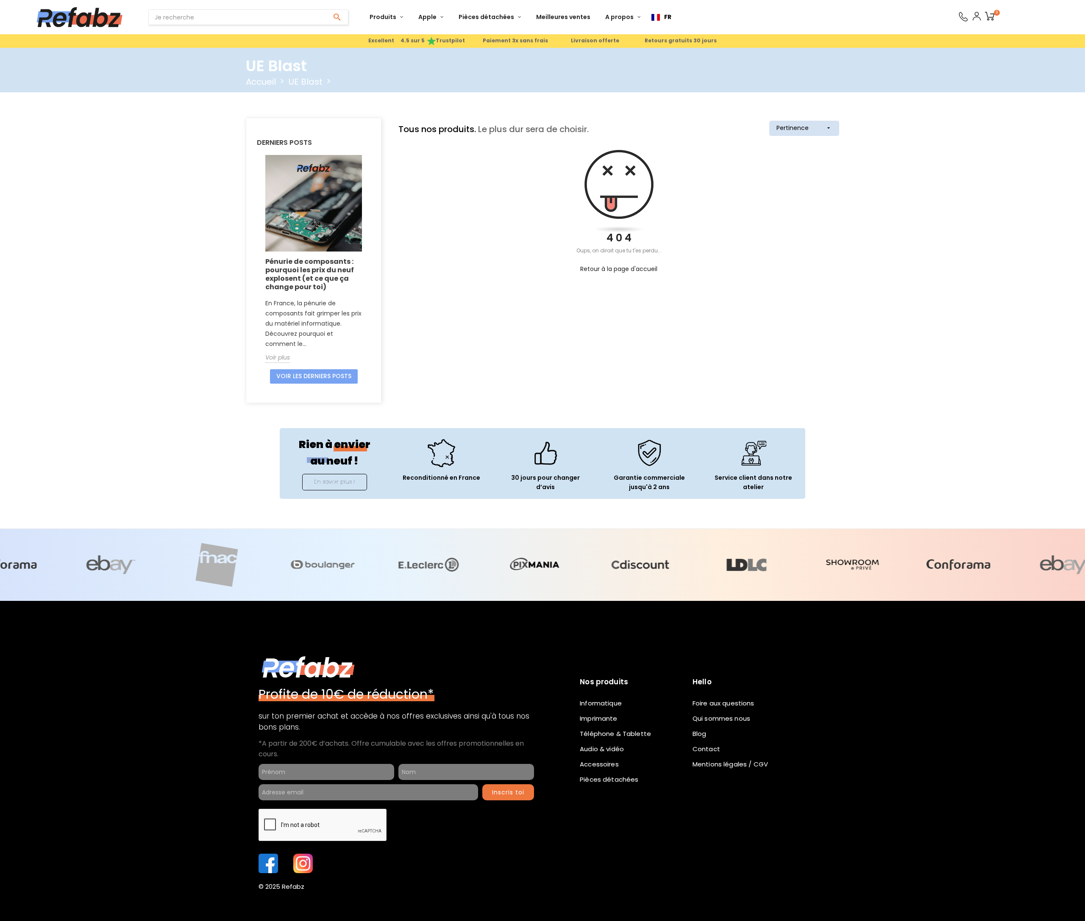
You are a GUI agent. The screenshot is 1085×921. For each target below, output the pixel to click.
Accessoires (599, 764)
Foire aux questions (723, 703)
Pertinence (804, 128)
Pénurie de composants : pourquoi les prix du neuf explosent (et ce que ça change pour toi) (309, 274)
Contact (706, 748)
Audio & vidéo (602, 748)
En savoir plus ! (334, 482)
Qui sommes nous (721, 718)
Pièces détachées (609, 779)
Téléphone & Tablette (615, 733)
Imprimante (598, 718)
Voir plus (277, 357)
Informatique (601, 703)
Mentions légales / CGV (730, 764)
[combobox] (661, 17)
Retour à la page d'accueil (618, 269)
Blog (700, 733)
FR (667, 17)
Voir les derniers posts (313, 376)
